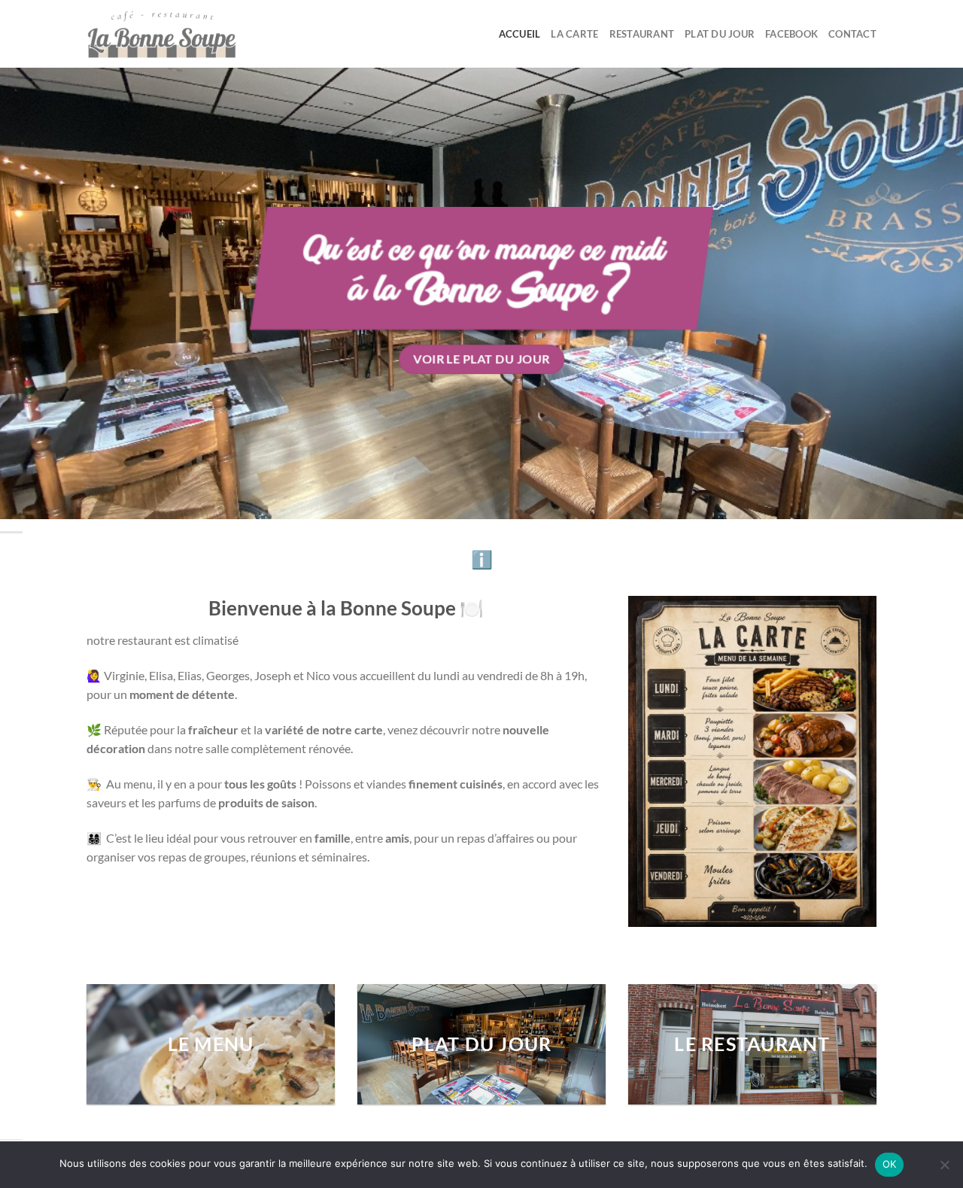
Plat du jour (720, 34)
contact (852, 34)
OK (889, 1164)
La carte (574, 34)
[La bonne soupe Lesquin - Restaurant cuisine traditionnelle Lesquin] (162, 34)
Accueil (520, 34)
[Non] (944, 1169)
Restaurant (642, 34)
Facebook (791, 34)
